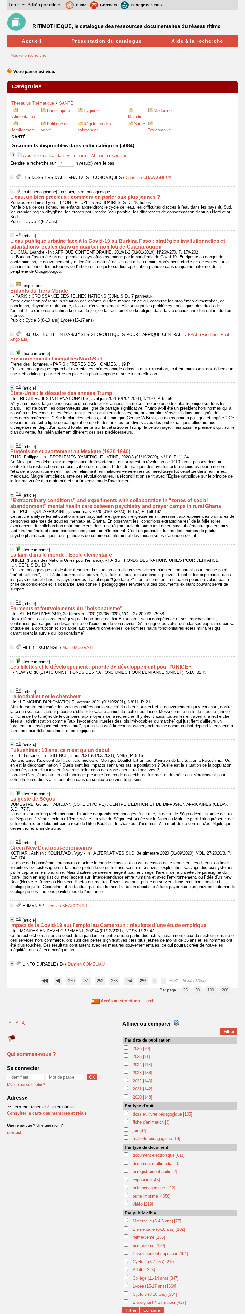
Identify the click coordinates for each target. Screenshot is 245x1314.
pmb (150, 1000)
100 (210, 990)
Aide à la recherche (197, 41)
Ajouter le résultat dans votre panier (56, 155)
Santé (139, 124)
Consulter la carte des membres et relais (47, 1113)
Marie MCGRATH (78, 647)
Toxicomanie (159, 130)
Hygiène (91, 110)
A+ (24, 1023)
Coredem (108, 5)
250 (71, 980)
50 (197, 990)
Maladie (135, 116)
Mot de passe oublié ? (26, 1084)
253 (114, 980)
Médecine (163, 110)
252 (100, 980)
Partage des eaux (147, 5)
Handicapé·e (58, 110)
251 (85, 980)
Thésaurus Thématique (32, 103)
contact (14, 1132)
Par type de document (146, 1147)
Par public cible (140, 1213)
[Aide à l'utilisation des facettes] (176, 1023)
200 (225, 990)
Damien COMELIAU (86, 964)
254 (128, 980)
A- (10, 1023)
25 (185, 990)
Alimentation (23, 116)
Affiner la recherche (109, 155)
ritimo (81, 5)
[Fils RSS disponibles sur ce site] (95, 1000)
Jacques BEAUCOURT (66, 905)
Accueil (32, 41)
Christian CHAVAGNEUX (149, 177)
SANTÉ (66, 103)
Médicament (23, 130)
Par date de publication (148, 1040)
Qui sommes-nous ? (31, 1054)
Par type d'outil (140, 1105)
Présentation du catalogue (106, 41)
